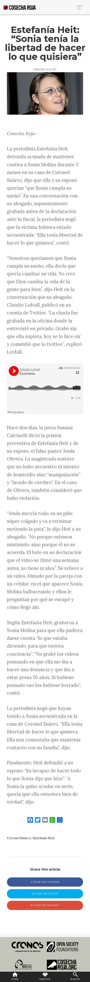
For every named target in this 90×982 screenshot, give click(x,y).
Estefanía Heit (43, 838)
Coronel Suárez (19, 838)
